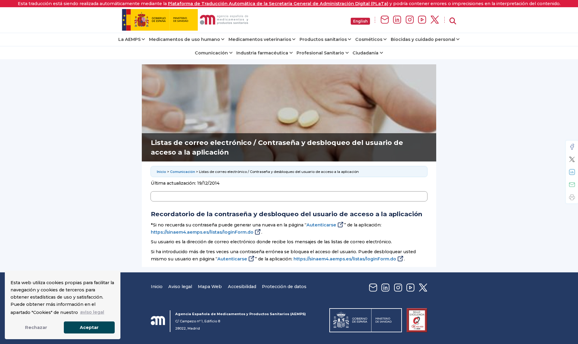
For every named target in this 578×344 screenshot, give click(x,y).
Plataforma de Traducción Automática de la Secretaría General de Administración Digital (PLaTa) (278, 3)
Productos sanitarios (323, 39)
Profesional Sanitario (320, 53)
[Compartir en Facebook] (572, 147)
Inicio (161, 172)
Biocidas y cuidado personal (423, 39)
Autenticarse (321, 225)
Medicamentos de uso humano (184, 39)
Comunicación (211, 53)
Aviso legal (180, 286)
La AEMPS (129, 39)
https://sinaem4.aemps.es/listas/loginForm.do (202, 232)
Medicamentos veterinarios (259, 39)
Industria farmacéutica (262, 53)
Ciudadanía (365, 53)
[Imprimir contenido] (572, 197)
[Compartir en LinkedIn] (572, 172)
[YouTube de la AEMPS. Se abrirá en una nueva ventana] (422, 20)
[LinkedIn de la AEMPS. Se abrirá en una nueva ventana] (397, 20)
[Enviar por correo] (572, 185)
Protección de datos (284, 286)
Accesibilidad (242, 286)
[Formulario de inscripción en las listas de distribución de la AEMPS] (385, 20)
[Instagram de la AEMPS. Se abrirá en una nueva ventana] (410, 20)
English (360, 21)
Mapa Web (210, 286)
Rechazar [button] (36, 327)
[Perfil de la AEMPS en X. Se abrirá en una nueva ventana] (435, 20)
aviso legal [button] (92, 312)
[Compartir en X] (572, 159)
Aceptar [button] (89, 327)
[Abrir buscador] (452, 21)
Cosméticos (368, 39)
